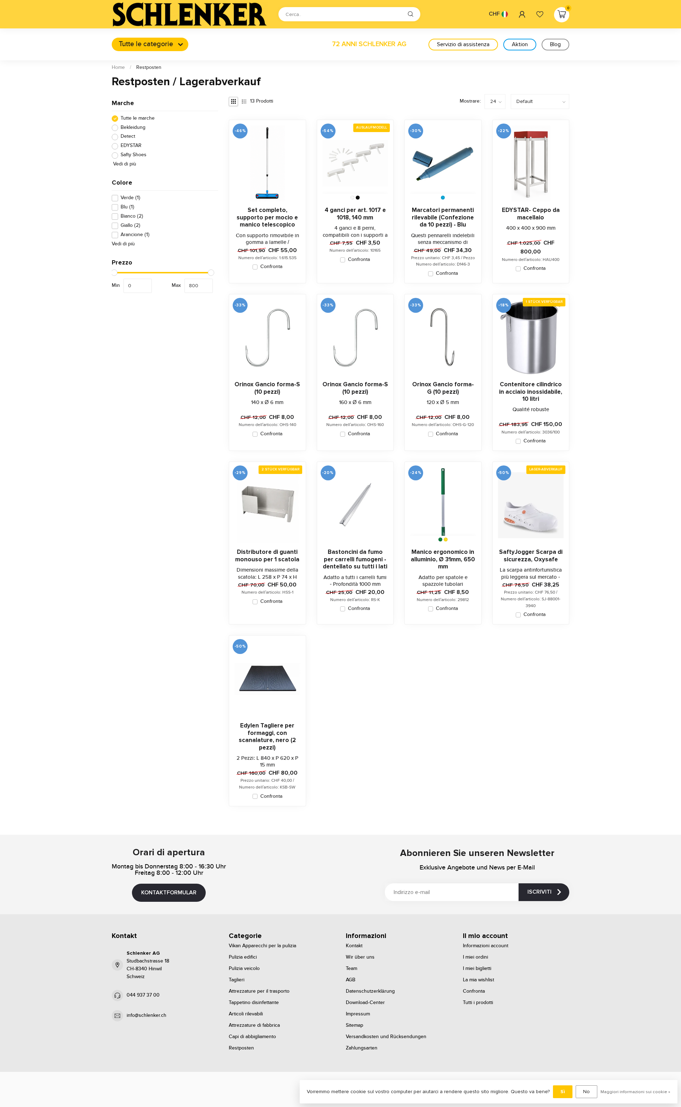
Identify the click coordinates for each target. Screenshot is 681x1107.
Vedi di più (124, 164)
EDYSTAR (131, 146)
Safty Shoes (133, 155)
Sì (562, 1092)
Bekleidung (133, 127)
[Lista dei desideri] (539, 14)
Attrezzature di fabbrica (254, 1025)
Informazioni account (485, 946)
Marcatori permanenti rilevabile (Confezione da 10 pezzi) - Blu (443, 217)
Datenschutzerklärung (370, 991)
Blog (555, 44)
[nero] (358, 198)
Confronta (271, 266)
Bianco (132, 216)
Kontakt (354, 946)
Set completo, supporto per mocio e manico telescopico (267, 217)
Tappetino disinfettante (254, 1002)
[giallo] (446, 539)
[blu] (443, 198)
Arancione (135, 235)
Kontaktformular (168, 892)
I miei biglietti (477, 968)
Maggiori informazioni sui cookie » (635, 1092)
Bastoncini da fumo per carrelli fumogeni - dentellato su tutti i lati (355, 559)
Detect (128, 137)
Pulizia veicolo (244, 968)
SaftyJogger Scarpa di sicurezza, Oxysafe (531, 556)
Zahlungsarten (361, 1048)
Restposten (148, 67)
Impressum (358, 1014)
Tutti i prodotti (478, 1002)
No (586, 1092)
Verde (130, 198)
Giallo (130, 225)
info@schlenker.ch (146, 1015)
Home (118, 67)
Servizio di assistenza (463, 44)
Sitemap (354, 1025)
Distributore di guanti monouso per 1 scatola (267, 556)
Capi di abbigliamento (252, 1037)
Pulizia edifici (243, 957)
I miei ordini (475, 957)
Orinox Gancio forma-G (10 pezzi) (443, 388)
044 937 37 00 (143, 995)
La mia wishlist (478, 980)
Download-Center (365, 1002)
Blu (127, 207)
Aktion (520, 44)
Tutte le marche (138, 118)
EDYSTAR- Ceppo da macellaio (531, 214)
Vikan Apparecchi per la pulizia (262, 946)
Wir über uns (360, 957)
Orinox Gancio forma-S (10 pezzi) (267, 388)
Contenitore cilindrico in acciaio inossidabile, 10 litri (530, 392)
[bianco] (352, 198)
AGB (350, 980)
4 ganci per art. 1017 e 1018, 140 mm (355, 214)
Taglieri (236, 980)
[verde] (440, 539)
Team (351, 968)
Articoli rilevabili (246, 1014)
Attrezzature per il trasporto (259, 991)
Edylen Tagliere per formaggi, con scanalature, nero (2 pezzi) (267, 736)
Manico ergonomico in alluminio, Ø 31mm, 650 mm (443, 559)
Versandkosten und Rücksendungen (386, 1037)
